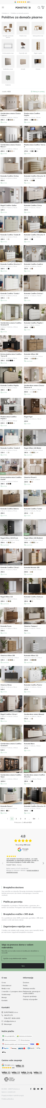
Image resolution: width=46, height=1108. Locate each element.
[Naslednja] (39, 819)
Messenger (8, 1024)
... (29, 819)
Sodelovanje (6, 994)
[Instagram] (35, 1089)
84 (34, 819)
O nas (4, 982)
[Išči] (39, 8)
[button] (23, 2)
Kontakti (4, 1000)
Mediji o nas (6, 988)
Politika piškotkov (8, 1099)
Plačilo (25, 985)
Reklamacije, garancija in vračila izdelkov (31, 992)
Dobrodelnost (6, 985)
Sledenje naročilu (29, 988)
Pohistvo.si (5, 13)
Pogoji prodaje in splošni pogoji (13, 1095)
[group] (23, 859)
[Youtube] (39, 1089)
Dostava (26, 982)
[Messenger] (42, 1089)
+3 (14, 360)
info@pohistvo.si (10, 1021)
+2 (14, 120)
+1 (37, 120)
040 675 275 (8, 1015)
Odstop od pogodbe (30, 999)
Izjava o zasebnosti (8, 1092)
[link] (7, 819)
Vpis (23, 966)
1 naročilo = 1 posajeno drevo (12, 991)
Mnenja (4, 997)
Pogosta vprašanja (29, 996)
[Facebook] (31, 1089)
